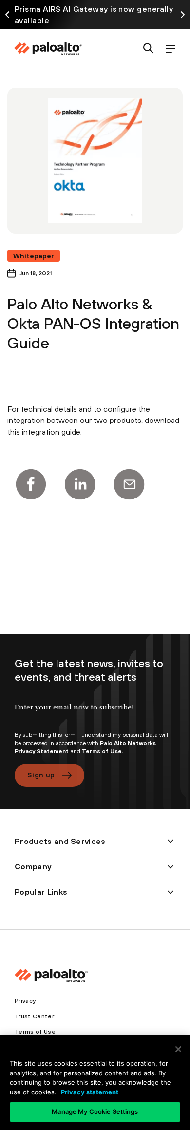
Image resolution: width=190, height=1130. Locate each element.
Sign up (41, 775)
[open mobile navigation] (170, 49)
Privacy (25, 1000)
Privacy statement (89, 1092)
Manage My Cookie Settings (95, 1111)
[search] (148, 49)
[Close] (178, 1049)
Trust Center (34, 1016)
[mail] (129, 484)
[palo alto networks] (48, 48)
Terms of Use (35, 1031)
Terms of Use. (102, 751)
